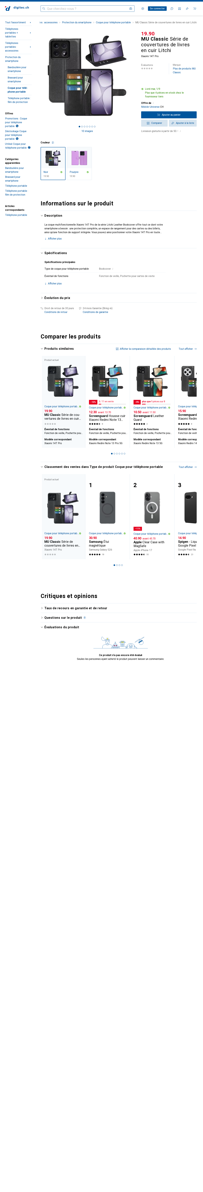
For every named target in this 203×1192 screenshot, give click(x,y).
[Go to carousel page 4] (119, 453)
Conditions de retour (55, 312)
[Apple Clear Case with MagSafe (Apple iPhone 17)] (152, 516)
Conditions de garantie (95, 312)
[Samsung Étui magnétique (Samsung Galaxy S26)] (107, 516)
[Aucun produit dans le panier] (194, 8)
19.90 (148, 33)
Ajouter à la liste (185, 123)
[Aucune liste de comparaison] (179, 8)
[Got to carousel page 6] (92, 126)
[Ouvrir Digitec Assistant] (171, 8)
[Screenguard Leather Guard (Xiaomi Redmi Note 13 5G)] (152, 391)
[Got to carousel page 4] (87, 126)
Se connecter (157, 8)
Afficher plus (55, 238)
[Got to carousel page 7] (94, 126)
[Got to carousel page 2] (82, 126)
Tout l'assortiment (15, 22)
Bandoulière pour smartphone (17, 69)
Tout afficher (186, 348)
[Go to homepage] (17, 8)
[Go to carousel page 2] (114, 453)
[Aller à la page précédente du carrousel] (46, 402)
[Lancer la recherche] (44, 8)
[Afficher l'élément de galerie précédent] (40, 76)
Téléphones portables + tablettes (11, 32)
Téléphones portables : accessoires (11, 47)
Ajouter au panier (171, 114)
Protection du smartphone (13, 59)
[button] (169, 93)
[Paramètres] (142, 8)
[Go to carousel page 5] (122, 453)
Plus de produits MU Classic (184, 69)
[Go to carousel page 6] (124, 453)
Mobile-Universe (150, 106)
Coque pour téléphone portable (18, 89)
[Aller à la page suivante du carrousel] (191, 402)
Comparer (156, 123)
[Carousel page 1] (79, 126)
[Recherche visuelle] (130, 8)
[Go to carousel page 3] (117, 453)
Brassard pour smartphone (15, 79)
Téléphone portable (16, 185)
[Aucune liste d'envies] (187, 8)
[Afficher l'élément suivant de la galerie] (134, 76)
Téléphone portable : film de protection (19, 100)
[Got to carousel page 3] (84, 126)
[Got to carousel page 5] (89, 126)
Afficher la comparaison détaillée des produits (145, 348)
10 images (87, 131)
